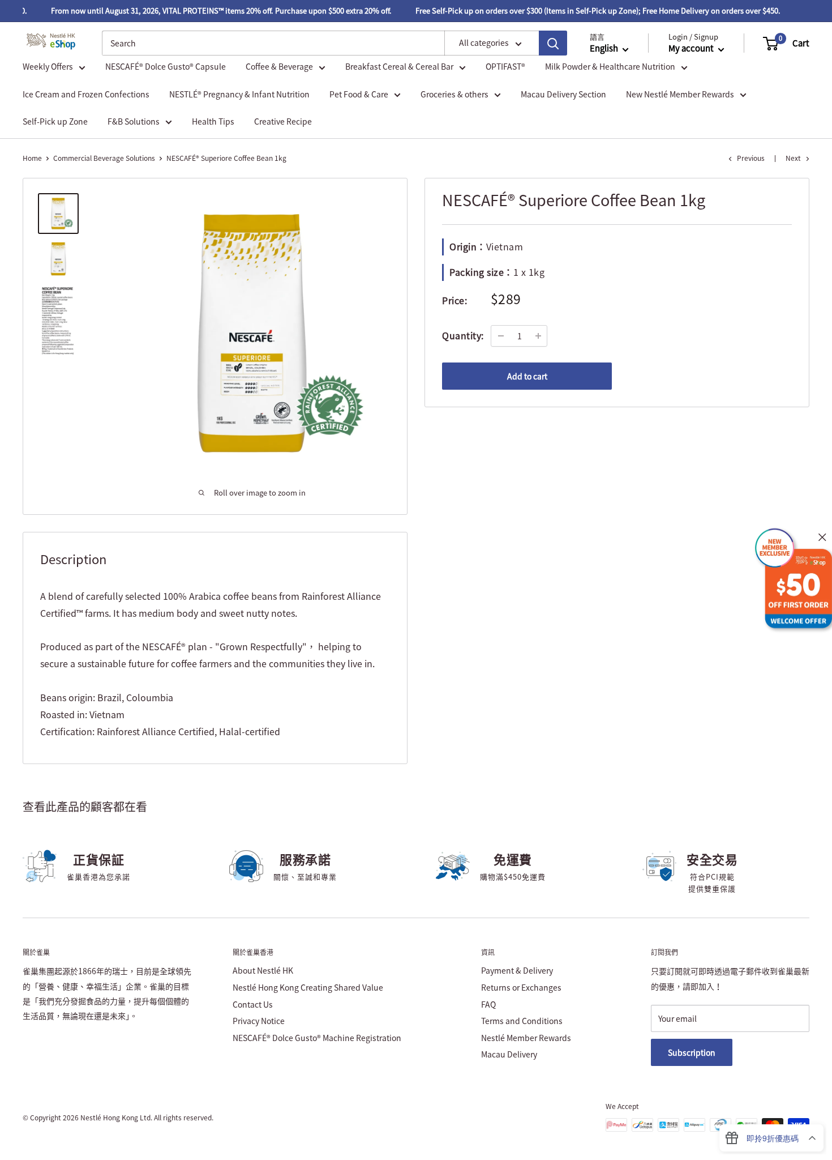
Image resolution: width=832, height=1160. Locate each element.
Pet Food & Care (358, 94)
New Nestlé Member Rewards (680, 94)
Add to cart (527, 376)
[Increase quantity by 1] (538, 336)
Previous (751, 158)
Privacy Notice (259, 1020)
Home (32, 158)
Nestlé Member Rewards (526, 1037)
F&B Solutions (134, 121)
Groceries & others (454, 94)
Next (793, 158)
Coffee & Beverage (279, 66)
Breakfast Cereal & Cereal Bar (399, 66)
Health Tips (213, 121)
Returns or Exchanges (521, 987)
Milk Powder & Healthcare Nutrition (610, 66)
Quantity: (463, 335)
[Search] (553, 43)
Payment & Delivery (517, 970)
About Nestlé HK (263, 970)
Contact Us (253, 1004)
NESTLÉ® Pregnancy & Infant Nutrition (239, 94)
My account (691, 48)
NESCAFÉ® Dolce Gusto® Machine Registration (317, 1037)
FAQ (488, 1004)
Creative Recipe (283, 121)
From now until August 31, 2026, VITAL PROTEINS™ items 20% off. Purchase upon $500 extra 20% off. (212, 10)
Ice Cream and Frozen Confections (86, 94)
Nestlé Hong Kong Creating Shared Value (308, 987)
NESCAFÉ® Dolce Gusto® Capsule (165, 66)
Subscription (691, 1052)
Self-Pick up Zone (55, 121)
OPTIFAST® (505, 66)
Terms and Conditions (522, 1020)
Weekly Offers (48, 66)
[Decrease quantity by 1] (501, 336)
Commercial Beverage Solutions (104, 158)
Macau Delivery (509, 1054)
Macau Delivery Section (563, 94)
